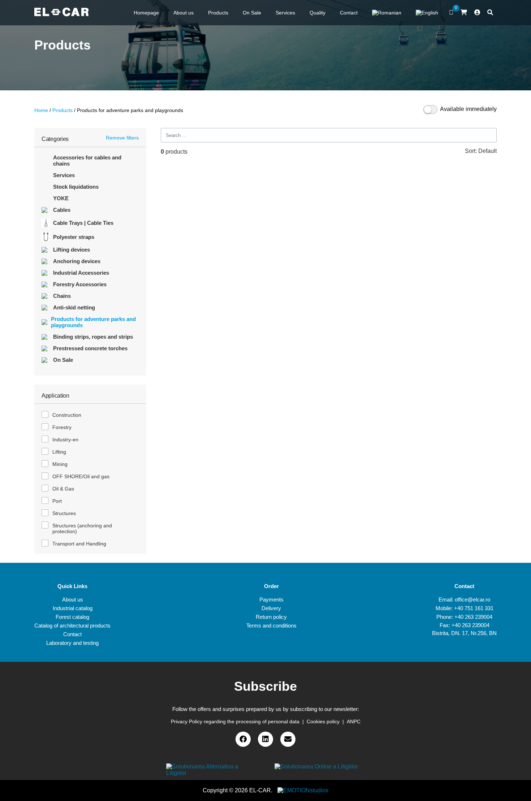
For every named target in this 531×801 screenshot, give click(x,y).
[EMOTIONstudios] (302, 790)
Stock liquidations (76, 187)
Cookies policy (323, 721)
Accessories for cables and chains (87, 160)
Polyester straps (73, 237)
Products (62, 110)
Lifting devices (71, 250)
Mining (60, 464)
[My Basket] (464, 12)
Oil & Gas (63, 489)
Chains (62, 296)
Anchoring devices (76, 261)
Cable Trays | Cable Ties (83, 223)
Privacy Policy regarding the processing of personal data (235, 721)
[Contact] (287, 739)
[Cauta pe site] (490, 12)
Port (57, 501)
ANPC (354, 721)
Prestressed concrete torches (90, 348)
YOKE (61, 198)
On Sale (63, 360)
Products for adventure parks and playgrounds (93, 322)
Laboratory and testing (72, 643)
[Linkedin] (265, 739)
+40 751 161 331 (473, 608)
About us (72, 599)
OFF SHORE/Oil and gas (80, 476)
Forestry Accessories (80, 284)
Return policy (271, 617)
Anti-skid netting (74, 307)
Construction (66, 415)
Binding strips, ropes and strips (93, 337)
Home (41, 110)
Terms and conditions (271, 625)
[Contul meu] (477, 12)
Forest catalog (72, 617)
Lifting (59, 452)
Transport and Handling (79, 544)
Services (64, 175)
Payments (271, 599)
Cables (61, 210)
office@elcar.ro (472, 599)
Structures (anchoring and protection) (82, 528)
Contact (72, 634)
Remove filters (122, 138)
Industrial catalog (72, 608)
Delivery (271, 608)
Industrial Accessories (81, 273)
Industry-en (65, 439)
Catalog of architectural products (72, 625)
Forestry (62, 427)
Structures (64, 513)
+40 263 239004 (473, 617)
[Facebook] (243, 739)
